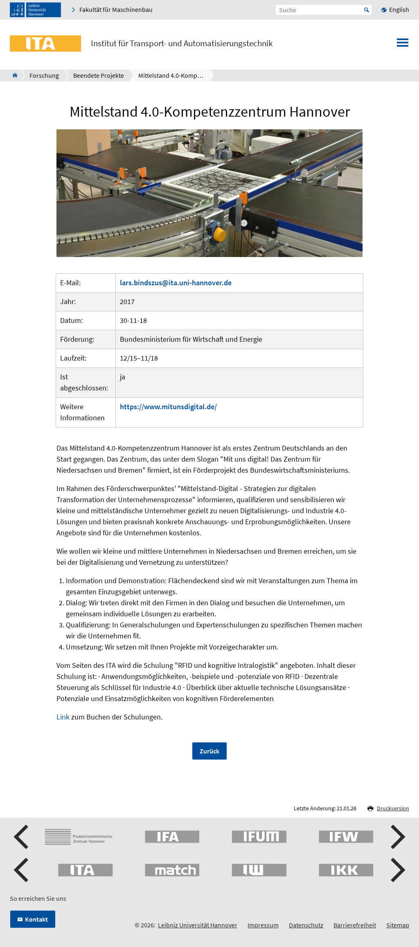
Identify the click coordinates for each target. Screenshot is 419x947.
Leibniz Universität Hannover (197, 925)
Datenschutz (306, 925)
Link (63, 717)
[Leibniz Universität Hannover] (35, 9)
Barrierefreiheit (354, 925)
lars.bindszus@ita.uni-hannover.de (176, 282)
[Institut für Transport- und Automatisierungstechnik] (12, 75)
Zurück (209, 751)
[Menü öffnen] (402, 45)
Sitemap (397, 925)
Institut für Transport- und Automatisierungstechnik (182, 43)
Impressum (263, 925)
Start (367, 10)
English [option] (399, 9)
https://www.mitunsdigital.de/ (168, 406)
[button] (22, 837)
